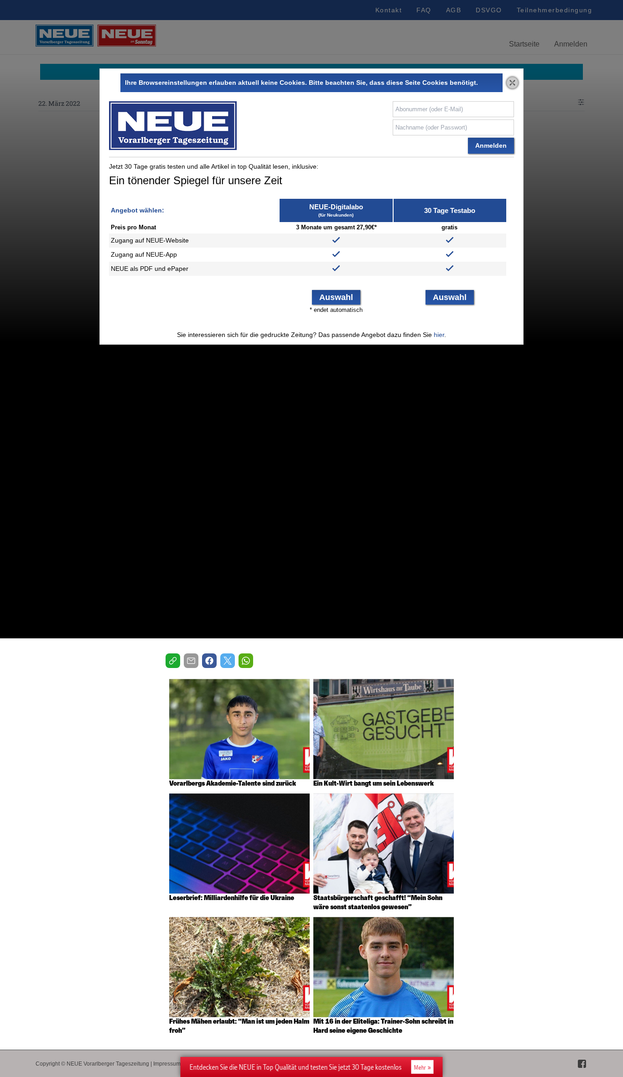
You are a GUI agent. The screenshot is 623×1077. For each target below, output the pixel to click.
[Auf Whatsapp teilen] (246, 660)
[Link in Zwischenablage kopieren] (173, 660)
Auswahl (336, 297)
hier (439, 334)
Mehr (420, 1067)
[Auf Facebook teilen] (209, 660)
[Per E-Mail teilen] (191, 660)
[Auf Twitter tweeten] (227, 660)
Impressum (167, 1064)
